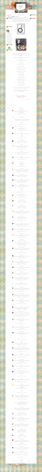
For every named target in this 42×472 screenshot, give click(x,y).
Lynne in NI (21, 359)
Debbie (21, 109)
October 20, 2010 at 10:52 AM (21, 344)
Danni (21, 204)
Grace (21, 222)
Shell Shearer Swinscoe (21, 311)
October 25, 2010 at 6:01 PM (21, 457)
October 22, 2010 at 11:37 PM (21, 449)
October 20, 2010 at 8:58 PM (21, 368)
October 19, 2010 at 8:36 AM (21, 142)
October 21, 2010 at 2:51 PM (21, 410)
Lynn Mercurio (21, 210)
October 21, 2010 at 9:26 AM (21, 404)
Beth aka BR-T (21, 434)
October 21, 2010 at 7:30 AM (21, 392)
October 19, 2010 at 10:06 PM (21, 309)
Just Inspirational (19, 80)
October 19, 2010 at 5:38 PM (21, 237)
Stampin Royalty (20, 74)
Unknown (21, 144)
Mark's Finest (19, 64)
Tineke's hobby (21, 394)
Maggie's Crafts (21, 331)
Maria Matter (21, 299)
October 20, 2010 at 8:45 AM (21, 329)
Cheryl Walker (21, 184)
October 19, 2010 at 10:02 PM (21, 303)
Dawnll (21, 276)
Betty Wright (21, 417)
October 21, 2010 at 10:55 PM (21, 432)
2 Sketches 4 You (24, 20)
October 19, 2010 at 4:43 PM (21, 231)
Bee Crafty (19, 63)
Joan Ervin (21, 293)
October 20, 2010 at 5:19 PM (21, 362)
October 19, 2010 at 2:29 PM (21, 202)
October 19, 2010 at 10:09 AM (21, 176)
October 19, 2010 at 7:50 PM (21, 274)
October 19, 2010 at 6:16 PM (21, 252)
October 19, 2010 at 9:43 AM (21, 166)
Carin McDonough (21, 412)
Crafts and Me (19, 72)
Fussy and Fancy (19, 77)
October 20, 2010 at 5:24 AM (21, 323)
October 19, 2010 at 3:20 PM (21, 213)
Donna (21, 132)
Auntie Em (21, 126)
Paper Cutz (19, 82)
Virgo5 (21, 428)
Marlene (21, 282)
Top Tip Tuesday (24, 119)
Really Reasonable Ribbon (19, 79)
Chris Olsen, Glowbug (21, 247)
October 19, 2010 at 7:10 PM (21, 269)
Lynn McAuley (21, 239)
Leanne (21, 116)
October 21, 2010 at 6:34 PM (21, 420)
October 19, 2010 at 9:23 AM (21, 159)
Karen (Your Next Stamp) (21, 370)
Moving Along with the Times (19, 71)
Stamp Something (20, 69)
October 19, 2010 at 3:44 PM (21, 220)
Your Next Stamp (23, 18)
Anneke (21, 161)
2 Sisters (20, 61)
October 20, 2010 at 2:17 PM (21, 351)
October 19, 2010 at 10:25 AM (21, 182)
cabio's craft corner (21, 318)
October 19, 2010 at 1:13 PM (21, 197)
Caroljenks (21, 451)
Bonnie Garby (21, 266)
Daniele (21, 353)
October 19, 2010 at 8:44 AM (21, 149)
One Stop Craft (19, 66)
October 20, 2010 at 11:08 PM (21, 381)
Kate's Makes (21, 168)
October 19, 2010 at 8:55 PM (21, 284)
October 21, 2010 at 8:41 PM (21, 426)
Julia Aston (21, 228)
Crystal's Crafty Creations (20, 6)
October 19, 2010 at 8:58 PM (21, 291)
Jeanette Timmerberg (21, 194)
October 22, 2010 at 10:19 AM (21, 444)
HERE (22, 55)
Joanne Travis (21, 174)
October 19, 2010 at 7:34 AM (21, 130)
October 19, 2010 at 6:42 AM (21, 124)
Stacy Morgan (21, 446)
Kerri (21, 378)
